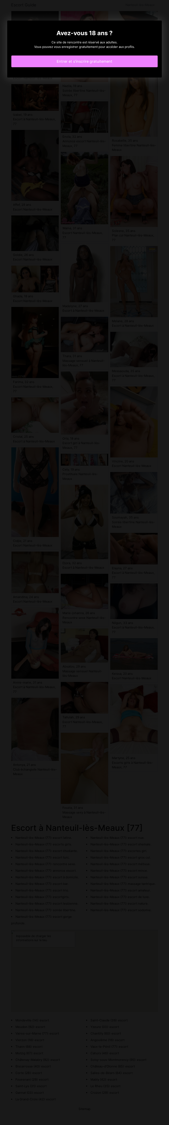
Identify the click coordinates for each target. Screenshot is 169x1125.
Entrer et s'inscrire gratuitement (84, 61)
